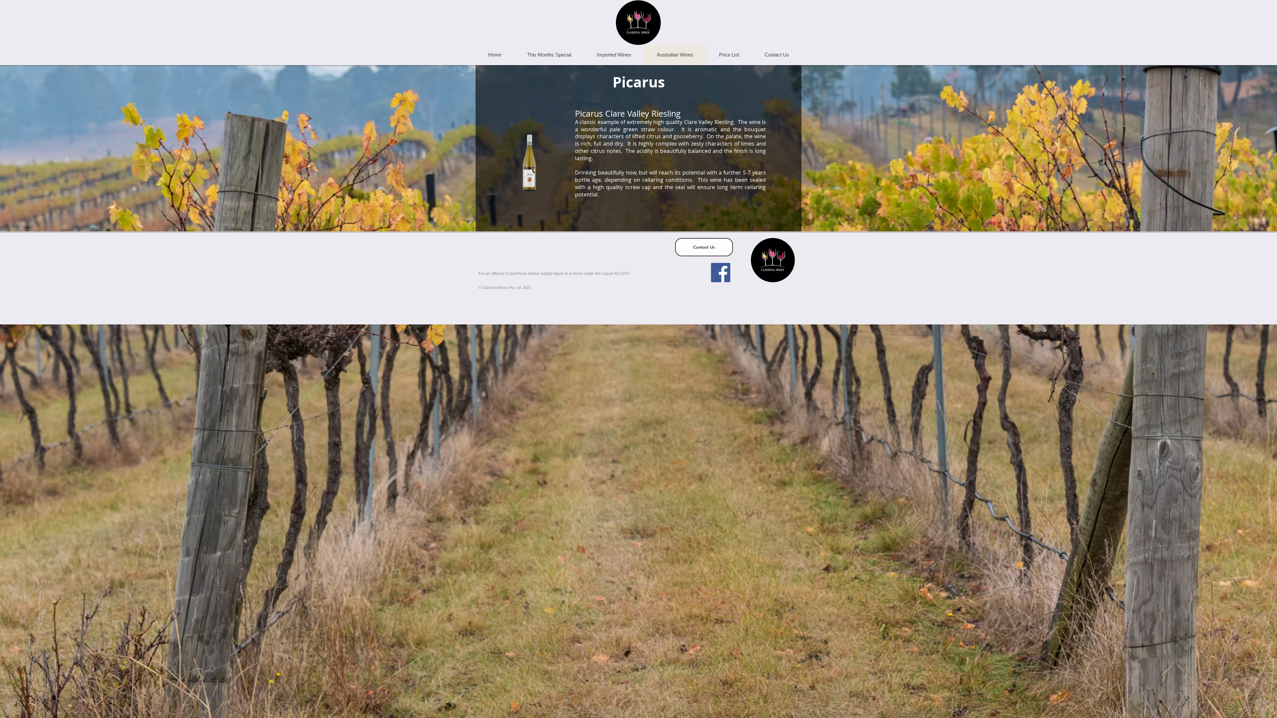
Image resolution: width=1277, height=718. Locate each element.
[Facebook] (720, 272)
